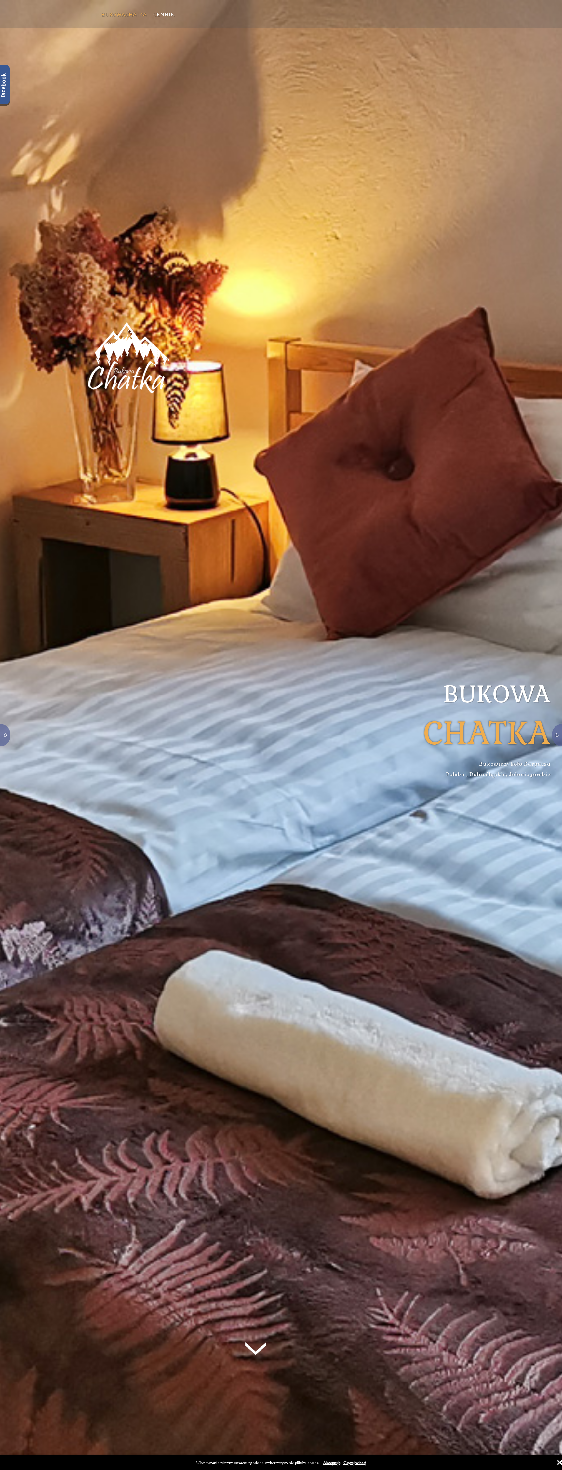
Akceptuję (331, 1462)
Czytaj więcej (354, 1462)
